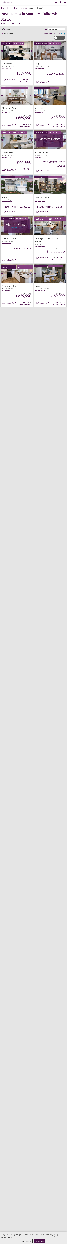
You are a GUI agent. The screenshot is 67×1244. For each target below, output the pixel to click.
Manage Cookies (27, 1241)
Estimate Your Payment (25, 82)
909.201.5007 (40, 68)
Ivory (37, 286)
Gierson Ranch (42, 152)
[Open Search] (56, 2)
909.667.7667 (40, 291)
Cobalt (5, 197)
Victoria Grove (9, 238)
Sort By (45, 29)
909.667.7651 (6, 243)
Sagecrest (39, 108)
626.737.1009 (6, 157)
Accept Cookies (39, 1241)
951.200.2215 (6, 68)
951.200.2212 (39, 113)
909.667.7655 (7, 113)
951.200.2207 (39, 157)
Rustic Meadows (9, 286)
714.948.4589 (40, 202)
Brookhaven (8, 152)
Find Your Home (13, 8)
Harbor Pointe (42, 197)
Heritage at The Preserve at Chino (48, 240)
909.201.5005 (40, 246)
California (23, 8)
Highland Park (9, 108)
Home (3, 8)
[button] (2, 50)
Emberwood (8, 63)
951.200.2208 (6, 291)
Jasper (38, 63)
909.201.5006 (7, 202)
